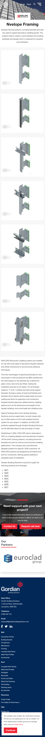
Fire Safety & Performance (10, 702)
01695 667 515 (6, 614)
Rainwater (4, 675)
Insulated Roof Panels (8, 667)
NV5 (6, 481)
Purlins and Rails (7, 678)
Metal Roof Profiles (7, 669)
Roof (29, 4)
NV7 (6, 487)
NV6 (6, 484)
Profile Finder (5, 699)
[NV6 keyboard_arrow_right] (22, 288)
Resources (5, 695)
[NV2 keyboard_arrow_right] (22, 113)
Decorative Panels (7, 637)
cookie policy (18, 724)
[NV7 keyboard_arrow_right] (22, 331)
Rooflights (4, 672)
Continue (10, 730)
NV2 (6, 473)
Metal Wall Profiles (7, 654)
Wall (23, 4)
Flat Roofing (5, 684)
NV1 (6, 470)
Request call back (30, 526)
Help (2, 707)
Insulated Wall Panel (8, 651)
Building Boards (6, 640)
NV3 (6, 476)
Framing (4, 649)
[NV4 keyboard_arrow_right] (22, 200)
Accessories (5, 657)
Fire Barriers (5, 643)
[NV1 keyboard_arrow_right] (22, 70)
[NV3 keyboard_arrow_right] (22, 157)
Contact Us (9, 526)
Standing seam (6, 687)
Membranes (5, 646)
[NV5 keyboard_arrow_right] (22, 244)
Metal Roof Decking (8, 681)
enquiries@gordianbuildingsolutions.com (15, 622)
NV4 (6, 478)
